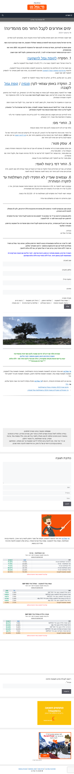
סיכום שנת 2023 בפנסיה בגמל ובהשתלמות (53, 387)
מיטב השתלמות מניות (64, 568)
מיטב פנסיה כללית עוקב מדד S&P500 (59, 623)
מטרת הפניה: (41, 300)
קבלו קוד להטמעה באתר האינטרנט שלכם (37, 574)
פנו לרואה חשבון (20, 135)
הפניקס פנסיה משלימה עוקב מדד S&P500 (58, 631)
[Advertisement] (37, 413)
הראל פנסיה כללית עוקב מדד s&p (61, 625)
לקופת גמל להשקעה (42, 58)
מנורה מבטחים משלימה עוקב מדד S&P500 (58, 629)
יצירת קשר (41, 769)
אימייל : (68, 682)
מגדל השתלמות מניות (64, 570)
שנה (25, 560)
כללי (67, 384)
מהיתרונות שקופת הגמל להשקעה (54, 71)
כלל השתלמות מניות (65, 566)
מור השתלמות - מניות (64, 564)
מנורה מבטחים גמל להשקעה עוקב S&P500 (58, 594)
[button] (2, 15)
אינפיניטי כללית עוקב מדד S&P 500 (60, 627)
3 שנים (10, 560)
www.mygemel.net (37, 557)
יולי (14, 590)
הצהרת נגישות (22, 769)
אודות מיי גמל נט (50, 769)
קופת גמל (11, 84)
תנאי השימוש (33, 769)
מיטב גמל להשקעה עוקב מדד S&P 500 (59, 592)
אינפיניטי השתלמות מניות (63, 562)
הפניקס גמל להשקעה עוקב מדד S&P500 (59, 596)
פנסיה (25, 84)
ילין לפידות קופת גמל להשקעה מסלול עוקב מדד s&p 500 (54, 598)
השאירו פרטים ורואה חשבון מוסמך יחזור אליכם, (37, 356)
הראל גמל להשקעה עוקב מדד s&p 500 (59, 600)
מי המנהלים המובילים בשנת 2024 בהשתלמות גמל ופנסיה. (48, 390)
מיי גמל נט (65, 538)
